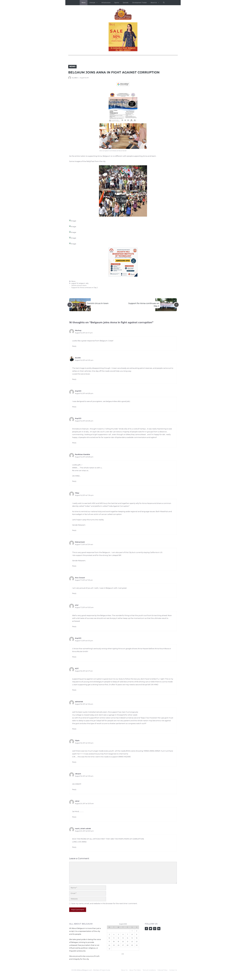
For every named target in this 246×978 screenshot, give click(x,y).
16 (136, 965)
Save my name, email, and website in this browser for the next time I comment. (104, 931)
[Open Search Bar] (163, 2)
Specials (125, 2)
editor (76, 77)
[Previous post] (70, 332)
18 (113, 969)
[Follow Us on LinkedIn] (158, 956)
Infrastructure (106, 2)
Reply (74, 374)
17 (109, 969)
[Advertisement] (123, 291)
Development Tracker (139, 2)
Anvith (78, 385)
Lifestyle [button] (92, 2)
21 (127, 969)
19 (118, 969)
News (84, 2)
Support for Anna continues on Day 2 (84, 315)
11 (113, 965)
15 (132, 965)
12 (118, 965)
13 (123, 965)
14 (127, 965)
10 (109, 965)
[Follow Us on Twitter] (150, 956)
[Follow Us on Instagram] (154, 956)
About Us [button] (154, 2)
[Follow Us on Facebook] (146, 956)
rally (87, 311)
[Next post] (176, 332)
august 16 (74, 311)
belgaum (82, 311)
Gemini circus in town (78, 313)
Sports (116, 2)
